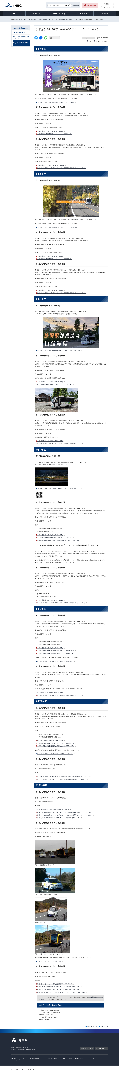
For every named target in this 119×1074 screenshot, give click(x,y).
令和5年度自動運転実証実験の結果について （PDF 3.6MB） (54, 259)
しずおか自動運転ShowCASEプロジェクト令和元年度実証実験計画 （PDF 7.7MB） (61, 779)
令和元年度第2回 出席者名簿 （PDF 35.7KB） (50, 740)
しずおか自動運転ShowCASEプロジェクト (63, 19)
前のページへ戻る (92, 1026)
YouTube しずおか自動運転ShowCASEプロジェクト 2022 (59, 350)
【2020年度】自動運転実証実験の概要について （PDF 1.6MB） (55, 746)
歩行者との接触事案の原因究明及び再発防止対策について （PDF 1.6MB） (59, 540)
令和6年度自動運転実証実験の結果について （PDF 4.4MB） (54, 134)
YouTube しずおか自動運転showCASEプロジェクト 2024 (59, 102)
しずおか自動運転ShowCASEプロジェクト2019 (55, 754)
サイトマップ (16, 1060)
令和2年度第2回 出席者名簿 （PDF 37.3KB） (50, 648)
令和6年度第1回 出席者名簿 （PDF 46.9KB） (50, 165)
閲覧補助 (106, 4)
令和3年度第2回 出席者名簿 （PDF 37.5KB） (50, 535)
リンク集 (91, 1058)
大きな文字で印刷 (101, 41)
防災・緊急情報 (92, 5)
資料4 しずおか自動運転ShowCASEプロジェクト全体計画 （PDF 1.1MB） (59, 817)
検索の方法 (76, 5)
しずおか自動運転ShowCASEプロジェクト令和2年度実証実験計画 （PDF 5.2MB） (61, 695)
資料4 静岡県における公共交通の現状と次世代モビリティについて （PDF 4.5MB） (61, 992)
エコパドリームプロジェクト (49, 961)
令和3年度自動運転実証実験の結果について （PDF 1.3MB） (54, 537)
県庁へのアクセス (100, 1048)
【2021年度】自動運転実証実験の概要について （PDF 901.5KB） (56, 653)
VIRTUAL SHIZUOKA (44, 19)
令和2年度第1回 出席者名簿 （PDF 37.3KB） (50, 692)
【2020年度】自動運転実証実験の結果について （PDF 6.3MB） (55, 650)
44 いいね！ (55, 37)
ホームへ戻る (104, 1026)
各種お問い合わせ (86, 1048)
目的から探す (37, 14)
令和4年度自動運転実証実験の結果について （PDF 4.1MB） (54, 384)
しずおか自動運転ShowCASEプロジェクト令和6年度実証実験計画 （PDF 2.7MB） (61, 168)
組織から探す (82, 14)
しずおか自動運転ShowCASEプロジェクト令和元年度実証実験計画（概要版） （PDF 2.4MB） (65, 776)
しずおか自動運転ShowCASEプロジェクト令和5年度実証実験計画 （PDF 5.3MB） (61, 293)
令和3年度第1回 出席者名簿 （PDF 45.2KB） (50, 600)
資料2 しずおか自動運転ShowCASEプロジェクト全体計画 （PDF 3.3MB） (59, 986)
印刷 (90, 41)
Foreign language (105, 7)
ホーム (14, 14)
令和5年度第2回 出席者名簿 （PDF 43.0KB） (50, 256)
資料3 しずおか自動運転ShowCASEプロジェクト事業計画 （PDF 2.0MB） (59, 989)
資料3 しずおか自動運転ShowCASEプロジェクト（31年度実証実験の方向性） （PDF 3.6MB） (65, 815)
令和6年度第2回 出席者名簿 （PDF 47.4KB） (50, 131)
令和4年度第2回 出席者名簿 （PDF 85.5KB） (50, 382)
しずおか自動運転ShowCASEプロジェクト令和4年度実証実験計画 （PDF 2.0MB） (61, 443)
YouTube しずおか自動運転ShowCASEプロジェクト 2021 (59, 488)
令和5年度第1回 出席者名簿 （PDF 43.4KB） (50, 290)
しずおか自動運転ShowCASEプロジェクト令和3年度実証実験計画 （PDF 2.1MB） (61, 603)
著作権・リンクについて (19, 1058)
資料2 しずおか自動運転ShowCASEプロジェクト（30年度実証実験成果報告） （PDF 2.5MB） (65, 812)
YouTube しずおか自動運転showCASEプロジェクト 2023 (59, 227)
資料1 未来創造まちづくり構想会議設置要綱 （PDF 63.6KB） (55, 984)
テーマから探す (59, 14)
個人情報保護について (37, 1058)
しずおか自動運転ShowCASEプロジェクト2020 (55, 661)
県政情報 (104, 14)
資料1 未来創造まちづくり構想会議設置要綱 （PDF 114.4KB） (55, 809)
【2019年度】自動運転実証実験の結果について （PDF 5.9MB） (55, 743)
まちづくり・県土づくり (30, 19)
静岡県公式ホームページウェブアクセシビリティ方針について (66, 1058)
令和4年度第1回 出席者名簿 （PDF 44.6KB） (50, 441)
